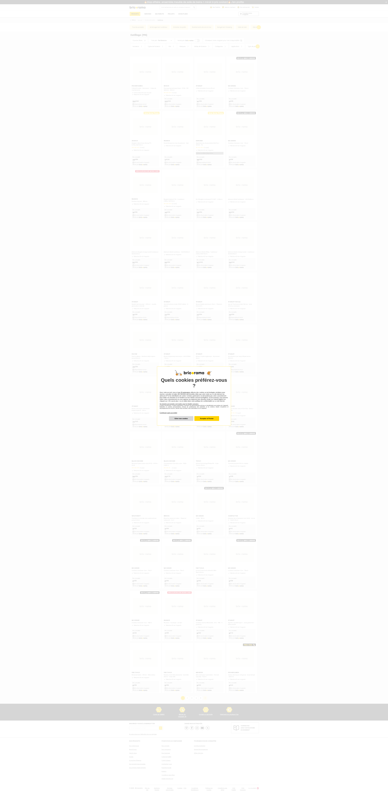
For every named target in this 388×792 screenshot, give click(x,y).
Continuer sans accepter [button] (168, 412)
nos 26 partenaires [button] (184, 392)
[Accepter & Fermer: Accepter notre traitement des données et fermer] (206, 418)
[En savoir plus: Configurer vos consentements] (181, 418)
